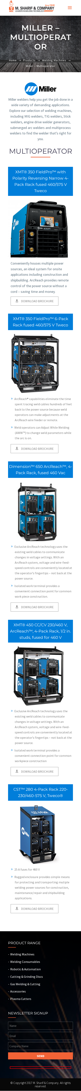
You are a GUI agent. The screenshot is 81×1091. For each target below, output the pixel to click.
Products (29, 60)
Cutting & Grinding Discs (26, 977)
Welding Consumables (25, 962)
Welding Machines (54, 60)
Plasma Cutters (20, 999)
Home (13, 60)
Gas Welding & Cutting (25, 984)
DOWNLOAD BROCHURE (37, 301)
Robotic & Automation (25, 969)
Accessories (18, 991)
